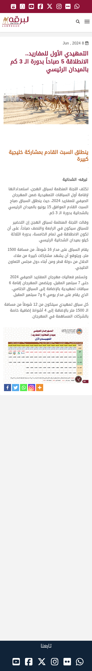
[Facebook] (7, 387)
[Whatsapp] (23, 387)
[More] (39, 387)
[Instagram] (31, 387)
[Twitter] (15, 387)
